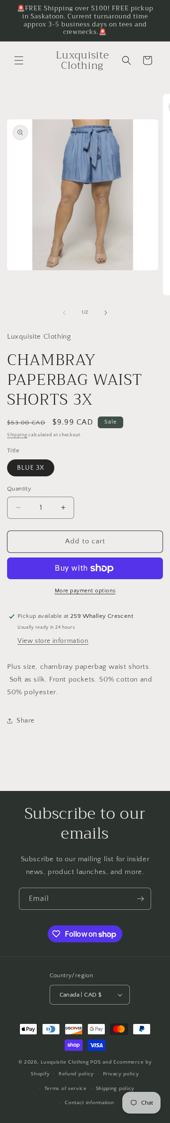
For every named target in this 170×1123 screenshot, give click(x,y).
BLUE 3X (30, 468)
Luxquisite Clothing (65, 1062)
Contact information (89, 1103)
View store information (52, 641)
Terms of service (65, 1088)
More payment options (85, 591)
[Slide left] (64, 312)
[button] (18, 60)
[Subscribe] (140, 899)
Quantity (19, 488)
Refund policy (76, 1074)
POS (95, 1062)
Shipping (17, 435)
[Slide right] (105, 312)
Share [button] (25, 720)
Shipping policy (115, 1088)
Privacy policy (121, 1074)
